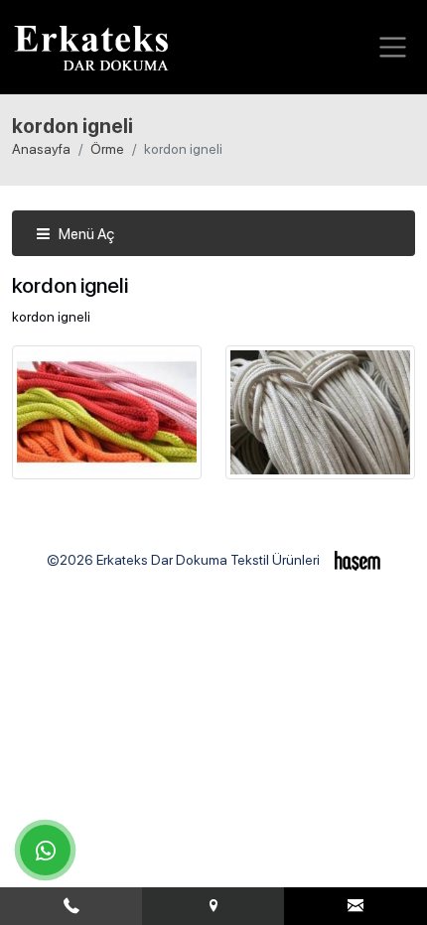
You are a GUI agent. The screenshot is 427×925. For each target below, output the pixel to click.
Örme (107, 149)
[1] (392, 47)
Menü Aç (85, 234)
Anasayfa (41, 149)
